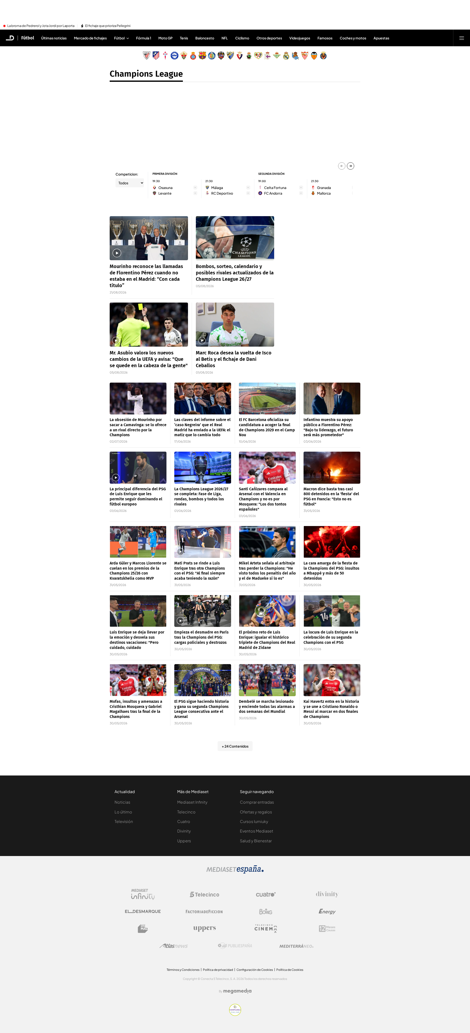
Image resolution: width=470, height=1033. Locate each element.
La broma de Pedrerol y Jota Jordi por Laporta (40, 26)
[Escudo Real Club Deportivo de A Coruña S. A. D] (267, 55)
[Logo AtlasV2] (173, 945)
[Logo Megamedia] (237, 991)
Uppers (184, 840)
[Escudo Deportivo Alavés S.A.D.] (174, 55)
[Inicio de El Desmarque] (10, 37)
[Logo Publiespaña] (235, 946)
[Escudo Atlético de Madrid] (156, 55)
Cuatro (183, 821)
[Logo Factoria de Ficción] (204, 911)
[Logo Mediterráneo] (296, 946)
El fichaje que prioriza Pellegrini (107, 26)
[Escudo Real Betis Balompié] (277, 55)
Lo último (123, 811)
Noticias (122, 802)
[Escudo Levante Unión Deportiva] (221, 55)
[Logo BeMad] (143, 929)
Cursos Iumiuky (254, 821)
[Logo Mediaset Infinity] (143, 894)
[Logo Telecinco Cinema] (266, 928)
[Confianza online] (235, 1014)
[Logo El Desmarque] (143, 911)
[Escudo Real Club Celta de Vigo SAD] (165, 55)
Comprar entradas (257, 802)
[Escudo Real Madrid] (286, 55)
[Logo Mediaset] (235, 872)
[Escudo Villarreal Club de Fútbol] (323, 55)
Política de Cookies (289, 970)
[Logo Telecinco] (204, 894)
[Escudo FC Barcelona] (202, 55)
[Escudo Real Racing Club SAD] (249, 55)
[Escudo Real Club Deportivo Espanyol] (193, 55)
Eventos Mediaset (256, 830)
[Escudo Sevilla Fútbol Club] (305, 55)
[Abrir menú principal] (461, 37)
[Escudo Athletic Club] (146, 55)
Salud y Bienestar (256, 840)
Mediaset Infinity (192, 802)
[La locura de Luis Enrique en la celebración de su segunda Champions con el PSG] (332, 611)
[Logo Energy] (327, 911)
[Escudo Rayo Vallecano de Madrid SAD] (258, 55)
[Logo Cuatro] (266, 894)
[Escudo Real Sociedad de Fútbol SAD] (295, 55)
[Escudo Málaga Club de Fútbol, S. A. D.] (230, 55)
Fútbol (27, 38)
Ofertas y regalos (256, 811)
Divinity (184, 830)
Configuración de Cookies (254, 970)
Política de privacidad (218, 970)
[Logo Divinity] (327, 894)
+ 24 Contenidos (235, 746)
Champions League (146, 74)
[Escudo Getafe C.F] (212, 55)
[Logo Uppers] (204, 929)
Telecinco (186, 811)
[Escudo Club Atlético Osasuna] (239, 55)
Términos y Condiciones (183, 970)
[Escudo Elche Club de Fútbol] (184, 55)
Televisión (124, 821)
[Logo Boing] (265, 911)
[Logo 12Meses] (327, 928)
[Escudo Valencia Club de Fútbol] (314, 55)
